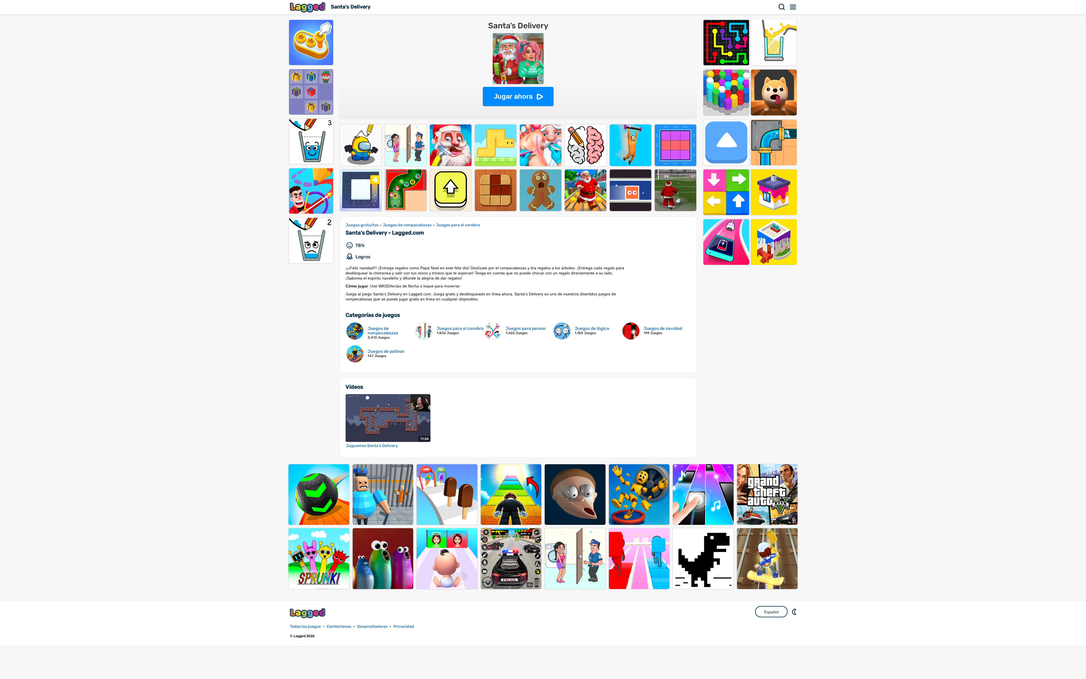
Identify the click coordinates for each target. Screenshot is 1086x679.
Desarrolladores (372, 626)
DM (794, 611)
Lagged (308, 7)
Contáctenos (339, 626)
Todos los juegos (305, 626)
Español (771, 612)
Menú (793, 7)
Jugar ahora (513, 96)
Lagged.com (308, 613)
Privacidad (403, 626)
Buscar (782, 7)
